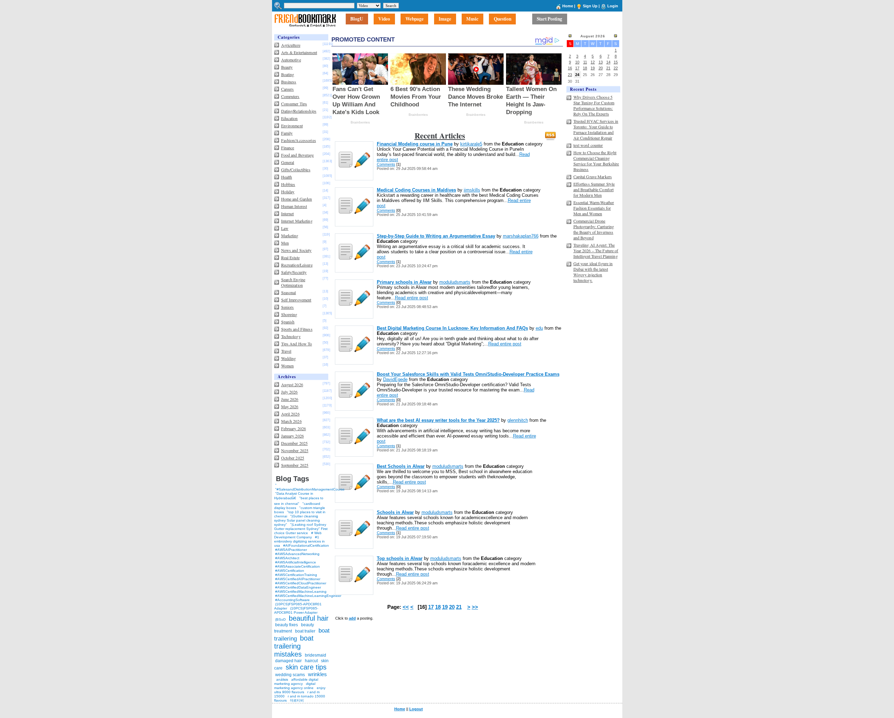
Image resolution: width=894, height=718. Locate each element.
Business (288, 81)
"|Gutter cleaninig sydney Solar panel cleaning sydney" (297, 520)
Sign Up (590, 6)
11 (585, 62)
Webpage (414, 19)
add (352, 618)
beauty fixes (286, 624)
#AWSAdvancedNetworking (297, 554)
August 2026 (292, 384)
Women (287, 365)
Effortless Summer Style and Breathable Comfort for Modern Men (594, 189)
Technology (291, 336)
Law (284, 228)
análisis (281, 679)
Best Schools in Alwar (401, 466)
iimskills (472, 190)
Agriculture (290, 45)
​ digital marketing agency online (294, 686)
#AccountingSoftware (292, 600)
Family (287, 133)
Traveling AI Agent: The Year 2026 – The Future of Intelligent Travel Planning (595, 250)
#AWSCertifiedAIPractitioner (297, 579)
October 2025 (292, 458)
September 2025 (295, 465)
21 (459, 607)
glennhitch (517, 420)
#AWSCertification (289, 571)
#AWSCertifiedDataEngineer (298, 587)
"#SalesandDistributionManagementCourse (310, 489)
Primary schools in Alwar (404, 282)
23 (570, 75)
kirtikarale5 (471, 144)
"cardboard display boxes (297, 506)
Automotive (291, 59)
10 (577, 62)
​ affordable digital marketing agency (296, 682)
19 (445, 607)
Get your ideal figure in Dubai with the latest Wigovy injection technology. (593, 272)
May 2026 (290, 406)
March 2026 (291, 421)
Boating (287, 74)
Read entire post (411, 297)
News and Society (296, 250)
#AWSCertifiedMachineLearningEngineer (308, 596)
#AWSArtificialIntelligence (295, 562)
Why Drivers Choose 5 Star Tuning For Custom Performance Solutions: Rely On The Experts (594, 105)
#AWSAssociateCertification (297, 566)
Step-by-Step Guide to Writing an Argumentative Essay (436, 236)
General (287, 162)
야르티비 (297, 700)
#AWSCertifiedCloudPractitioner (300, 583)
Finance (287, 147)
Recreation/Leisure (297, 265)
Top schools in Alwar (400, 558)
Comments (386, 164)
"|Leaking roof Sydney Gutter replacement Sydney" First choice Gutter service (301, 529)
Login (612, 6)
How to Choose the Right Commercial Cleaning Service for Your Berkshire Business (596, 161)
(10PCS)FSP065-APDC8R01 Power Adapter (296, 610)
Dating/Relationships (298, 111)
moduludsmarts (454, 282)
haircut (311, 660)
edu (539, 328)
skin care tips (306, 667)
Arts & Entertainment (299, 52)
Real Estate (290, 257)
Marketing (290, 235)
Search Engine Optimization (293, 282)
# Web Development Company (298, 535)
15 (616, 62)
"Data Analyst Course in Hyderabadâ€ (293, 496)
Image (445, 19)
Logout (416, 709)
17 (431, 607)
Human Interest (294, 206)
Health (286, 177)
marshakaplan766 (520, 236)
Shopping (289, 314)
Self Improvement (296, 299)
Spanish (288, 321)
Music (472, 19)
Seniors (287, 307)
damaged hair (288, 660)
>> (475, 607)
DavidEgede (395, 379)
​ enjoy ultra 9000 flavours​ (299, 690)
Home (567, 6)
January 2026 (292, 436)
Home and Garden (296, 199)
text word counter (588, 145)
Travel (286, 351)
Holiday (288, 191)
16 (570, 68)
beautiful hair (309, 618)
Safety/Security (294, 272)
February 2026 (293, 428)
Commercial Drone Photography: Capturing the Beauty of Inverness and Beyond (593, 229)
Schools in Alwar (395, 512)
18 (438, 607)
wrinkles (317, 674)
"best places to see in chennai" (298, 501)
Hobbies (288, 184)
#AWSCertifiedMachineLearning (301, 591)
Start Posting (549, 19)
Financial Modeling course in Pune (415, 144)
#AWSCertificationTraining (296, 575)
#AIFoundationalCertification (306, 545)
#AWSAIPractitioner (291, 550)
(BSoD (280, 619)
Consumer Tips (294, 103)
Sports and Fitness (297, 329)
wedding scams (290, 674)
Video (384, 19)
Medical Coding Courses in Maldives (416, 190)
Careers (287, 89)
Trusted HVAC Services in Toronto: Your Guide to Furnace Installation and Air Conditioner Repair (595, 129)
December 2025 (294, 443)
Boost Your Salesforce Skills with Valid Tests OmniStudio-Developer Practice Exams (468, 374)
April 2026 (290, 414)
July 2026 (289, 392)
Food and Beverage (297, 155)
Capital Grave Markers (592, 176)
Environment (292, 125)
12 (593, 62)
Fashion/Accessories (298, 140)
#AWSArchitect (287, 558)
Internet (287, 213)
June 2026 (290, 399)
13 (601, 62)
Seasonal (288, 292)
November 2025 (295, 450)
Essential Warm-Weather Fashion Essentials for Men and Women (593, 208)
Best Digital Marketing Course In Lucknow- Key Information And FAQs (452, 328)
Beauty (287, 67)
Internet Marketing (297, 221)
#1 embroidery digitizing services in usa (299, 541)
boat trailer (305, 631)
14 (608, 62)
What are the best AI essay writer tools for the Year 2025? (438, 420)
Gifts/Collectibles (295, 169)
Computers (290, 96)
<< (406, 607)
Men (285, 243)
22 (616, 68)
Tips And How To (296, 343)
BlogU (356, 19)
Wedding (288, 358)
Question (502, 19)
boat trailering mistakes (294, 646)
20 (452, 607)
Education (289, 118)
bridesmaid (315, 655)
